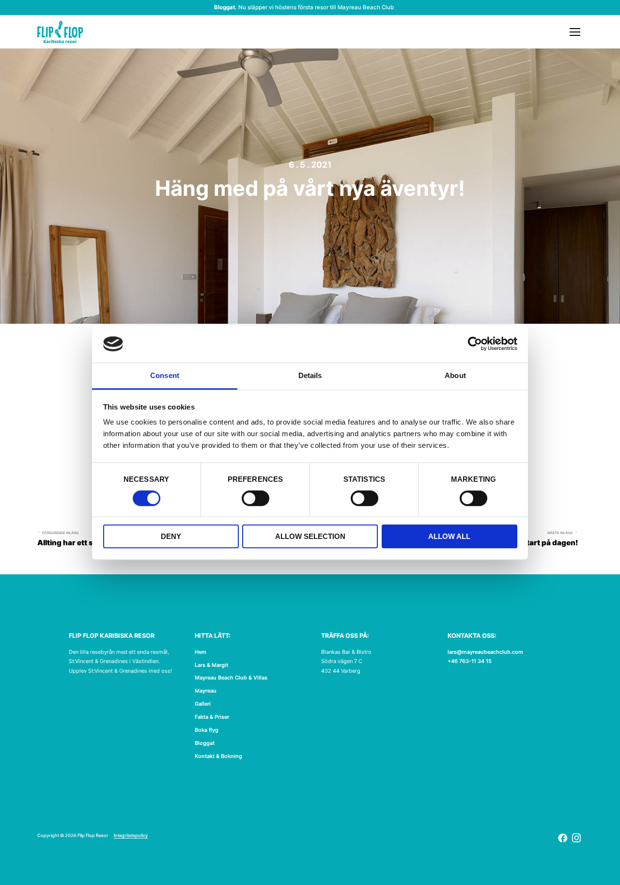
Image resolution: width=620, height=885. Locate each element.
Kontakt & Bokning (218, 756)
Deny (171, 536)
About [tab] (455, 375)
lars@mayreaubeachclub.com (485, 651)
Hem (200, 651)
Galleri (203, 703)
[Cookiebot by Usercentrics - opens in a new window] (475, 344)
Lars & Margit (211, 665)
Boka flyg (206, 730)
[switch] (255, 499)
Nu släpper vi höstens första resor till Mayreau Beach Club (316, 7)
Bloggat (205, 743)
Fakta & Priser (212, 716)
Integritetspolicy (131, 835)
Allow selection (310, 536)
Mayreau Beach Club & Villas (231, 677)
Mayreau (206, 690)
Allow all (449, 536)
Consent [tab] (164, 375)
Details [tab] (310, 375)
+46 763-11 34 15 (470, 661)
